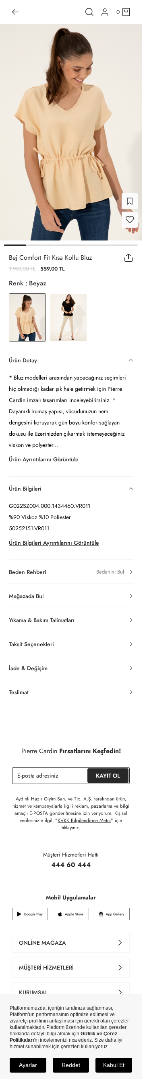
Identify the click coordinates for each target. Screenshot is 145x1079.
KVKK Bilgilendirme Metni (84, 815)
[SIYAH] (68, 313)
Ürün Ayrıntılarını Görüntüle (44, 455)
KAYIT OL (108, 771)
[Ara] (89, 12)
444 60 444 (71, 860)
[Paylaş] (128, 253)
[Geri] (15, 12)
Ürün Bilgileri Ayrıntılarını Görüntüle (54, 538)
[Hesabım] (105, 12)
